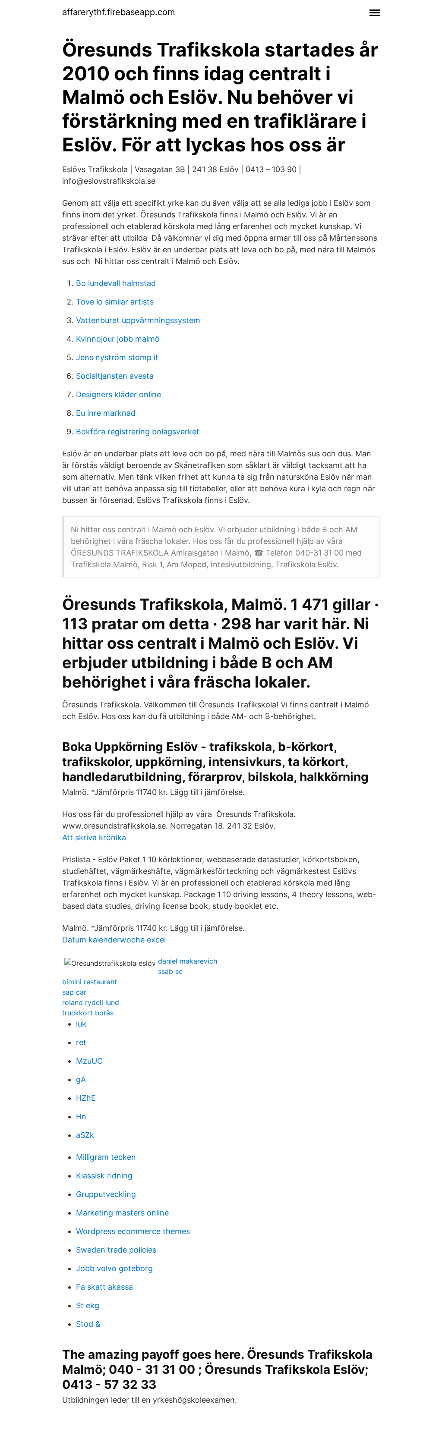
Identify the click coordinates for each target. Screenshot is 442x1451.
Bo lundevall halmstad (116, 283)
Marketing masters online (122, 1212)
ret (81, 1042)
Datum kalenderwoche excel (114, 939)
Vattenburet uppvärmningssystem (138, 320)
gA (81, 1079)
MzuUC (89, 1060)
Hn (81, 1116)
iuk (81, 1023)
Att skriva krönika (94, 837)
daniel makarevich (187, 961)
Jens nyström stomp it (117, 357)
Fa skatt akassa (104, 1286)
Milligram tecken (106, 1157)
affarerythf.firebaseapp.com (118, 12)
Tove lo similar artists (115, 301)
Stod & (88, 1324)
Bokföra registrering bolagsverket (137, 431)
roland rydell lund (90, 1002)
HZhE (86, 1097)
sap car (74, 992)
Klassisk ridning (104, 1175)
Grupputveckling (106, 1194)
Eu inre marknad (106, 413)
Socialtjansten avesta (115, 375)
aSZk (85, 1135)
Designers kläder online (118, 394)
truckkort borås (88, 1012)
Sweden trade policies (116, 1249)
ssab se (170, 971)
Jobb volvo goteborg (114, 1268)
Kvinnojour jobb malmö (118, 338)
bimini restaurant (89, 981)
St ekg (87, 1305)
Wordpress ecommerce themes (133, 1231)
